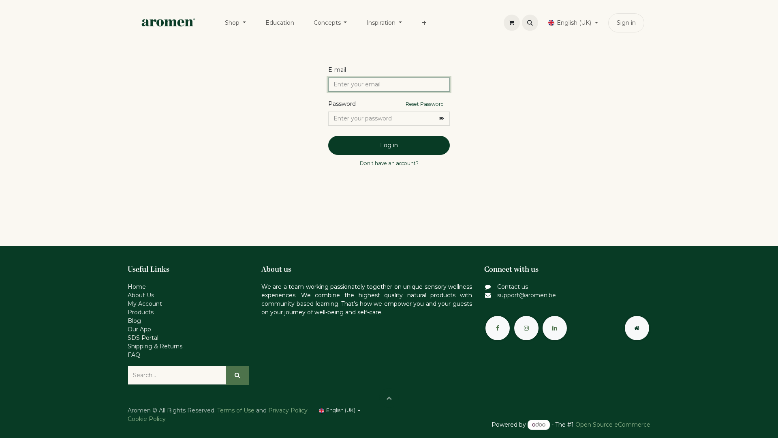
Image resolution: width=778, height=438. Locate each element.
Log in (389, 145)
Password (342, 103)
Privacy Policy (288, 410)
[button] (530, 23)
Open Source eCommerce (612, 424)
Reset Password (425, 104)
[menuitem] (235, 22)
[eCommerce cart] (512, 23)
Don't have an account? (389, 163)
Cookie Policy (147, 419)
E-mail (337, 69)
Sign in (626, 22)
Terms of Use (235, 410)
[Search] (237, 375)
